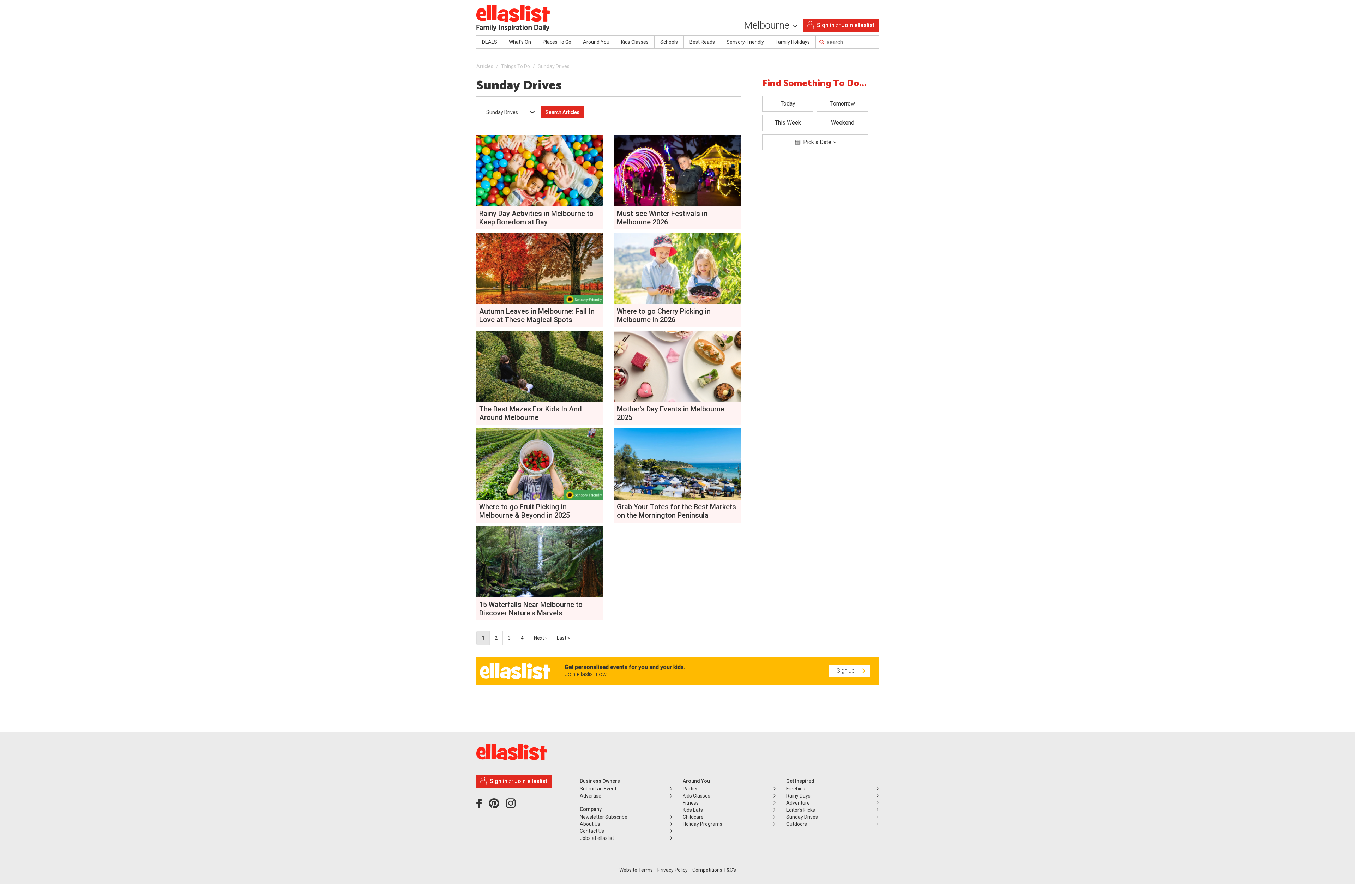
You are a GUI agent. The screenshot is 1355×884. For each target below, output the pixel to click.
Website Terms (636, 870)
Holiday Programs (702, 824)
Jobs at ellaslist (597, 838)
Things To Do (515, 66)
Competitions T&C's (714, 870)
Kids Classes (635, 42)
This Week (788, 122)
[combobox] (508, 112)
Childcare (693, 817)
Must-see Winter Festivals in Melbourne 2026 (662, 217)
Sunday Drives (802, 817)
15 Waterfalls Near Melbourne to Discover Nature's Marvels (531, 608)
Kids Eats (693, 810)
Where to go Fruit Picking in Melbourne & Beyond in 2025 (524, 511)
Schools (669, 42)
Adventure (798, 803)
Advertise (590, 796)
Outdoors (796, 824)
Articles (484, 66)
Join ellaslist (858, 25)
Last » (563, 638)
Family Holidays (793, 42)
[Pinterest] (497, 806)
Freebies (795, 789)
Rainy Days (798, 796)
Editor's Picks (800, 810)
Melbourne (768, 25)
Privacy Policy (672, 870)
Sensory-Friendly (745, 42)
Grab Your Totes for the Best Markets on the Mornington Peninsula (676, 511)
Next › (540, 638)
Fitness (691, 803)
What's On (520, 42)
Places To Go (557, 42)
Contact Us (592, 831)
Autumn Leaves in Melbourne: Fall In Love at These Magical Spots (537, 315)
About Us (590, 824)
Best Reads (702, 42)
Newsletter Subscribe (603, 817)
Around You (596, 42)
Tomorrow (842, 103)
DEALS (489, 42)
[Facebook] (481, 806)
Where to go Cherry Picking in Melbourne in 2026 (664, 315)
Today (788, 103)
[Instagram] (512, 806)
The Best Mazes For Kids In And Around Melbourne (530, 413)
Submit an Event (598, 789)
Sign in (826, 25)
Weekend (842, 122)
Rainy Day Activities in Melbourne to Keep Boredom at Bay (536, 217)
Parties (691, 789)
